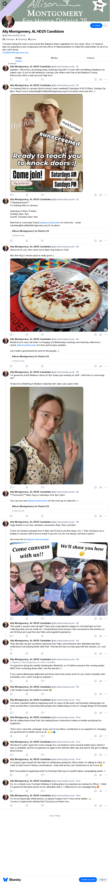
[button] (5, 3)
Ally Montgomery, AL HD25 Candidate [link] (30, 66)
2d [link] (76, 199)
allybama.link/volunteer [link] (38, 539)
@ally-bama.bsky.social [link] (62, 66)
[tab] (18, 58)
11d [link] (77, 372)
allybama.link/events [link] (50, 222)
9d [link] (77, 85)
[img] (55, 10)
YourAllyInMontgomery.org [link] (15, 52)
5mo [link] (77, 700)
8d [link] (77, 246)
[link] (8, 39)
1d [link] (76, 66)
